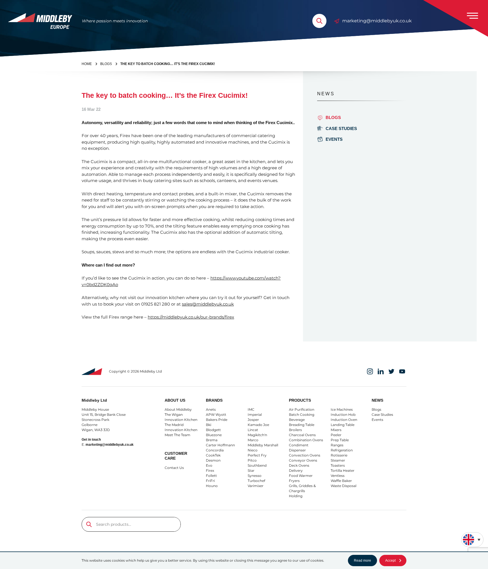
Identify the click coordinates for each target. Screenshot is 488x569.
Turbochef (256, 481)
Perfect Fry (257, 455)
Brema (211, 440)
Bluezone (214, 435)
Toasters (338, 465)
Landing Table (342, 425)
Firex (210, 470)
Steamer (338, 460)
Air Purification (301, 409)
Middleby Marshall (263, 445)
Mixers (336, 430)
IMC (251, 409)
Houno (212, 486)
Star (251, 470)
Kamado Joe (258, 425)
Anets (211, 409)
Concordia (215, 450)
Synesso (255, 475)
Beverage (297, 419)
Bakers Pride (216, 419)
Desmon (213, 460)
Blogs (376, 409)
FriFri (210, 481)
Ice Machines (342, 409)
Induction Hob (343, 414)
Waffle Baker (341, 481)
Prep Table (340, 440)
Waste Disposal (343, 486)
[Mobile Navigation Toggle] (472, 15)
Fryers (294, 481)
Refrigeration (342, 450)
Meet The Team (177, 435)
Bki (208, 425)
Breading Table (301, 425)
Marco (253, 440)
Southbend (257, 465)
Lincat (253, 430)
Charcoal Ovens (302, 435)
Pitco (252, 460)
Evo (209, 465)
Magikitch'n (257, 435)
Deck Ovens (299, 465)
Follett (211, 475)
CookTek (213, 455)
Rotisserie (339, 455)
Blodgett (213, 430)
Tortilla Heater (342, 470)
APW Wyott (216, 414)
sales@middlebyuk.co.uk (208, 304)
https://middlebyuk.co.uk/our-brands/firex (191, 317)
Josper (253, 419)
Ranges (337, 445)
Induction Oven (344, 419)
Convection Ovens (304, 455)
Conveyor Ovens (303, 460)
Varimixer (255, 486)
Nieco (253, 450)
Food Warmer (301, 475)
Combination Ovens (306, 440)
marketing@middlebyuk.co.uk (377, 20)
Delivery (296, 470)
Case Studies (341, 128)
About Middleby (178, 409)
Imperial (255, 414)
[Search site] (319, 21)
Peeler (336, 435)
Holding (295, 496)
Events (334, 139)
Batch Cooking (301, 414)
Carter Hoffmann (220, 445)
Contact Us (174, 468)
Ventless (338, 475)
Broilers (295, 430)
